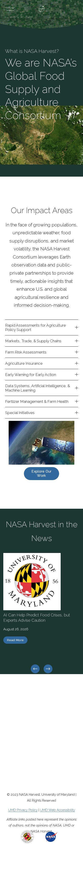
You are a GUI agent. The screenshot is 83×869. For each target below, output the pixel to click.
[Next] (48, 669)
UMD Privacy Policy (23, 810)
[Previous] (35, 669)
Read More (15, 640)
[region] (41, 613)
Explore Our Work (41, 473)
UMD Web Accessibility (57, 810)
